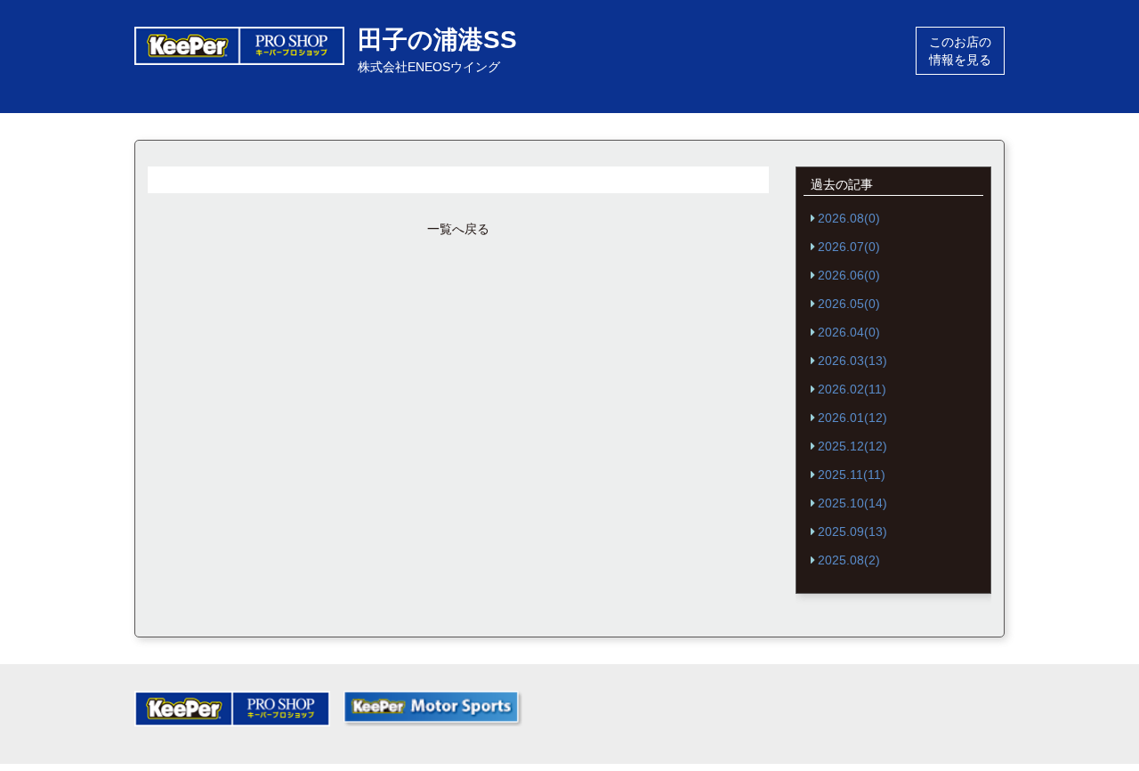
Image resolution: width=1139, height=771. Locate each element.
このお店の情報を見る (960, 51)
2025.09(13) (852, 531)
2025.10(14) (852, 503)
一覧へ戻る (458, 229)
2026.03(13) (852, 360)
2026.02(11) (852, 389)
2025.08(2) (849, 560)
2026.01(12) (852, 417)
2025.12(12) (852, 446)
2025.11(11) (851, 474)
